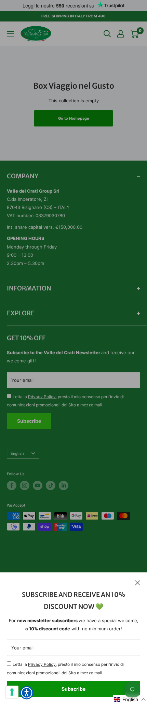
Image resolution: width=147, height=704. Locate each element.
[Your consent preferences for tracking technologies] (11, 692)
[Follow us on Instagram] (24, 485)
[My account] (120, 34)
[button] (130, 699)
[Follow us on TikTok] (50, 485)
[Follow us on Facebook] (11, 485)
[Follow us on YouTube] (37, 485)
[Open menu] (10, 33)
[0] (134, 34)
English (17, 453)
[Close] (137, 582)
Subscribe (73, 689)
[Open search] (107, 34)
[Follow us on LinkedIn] (63, 485)
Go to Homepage (73, 118)
